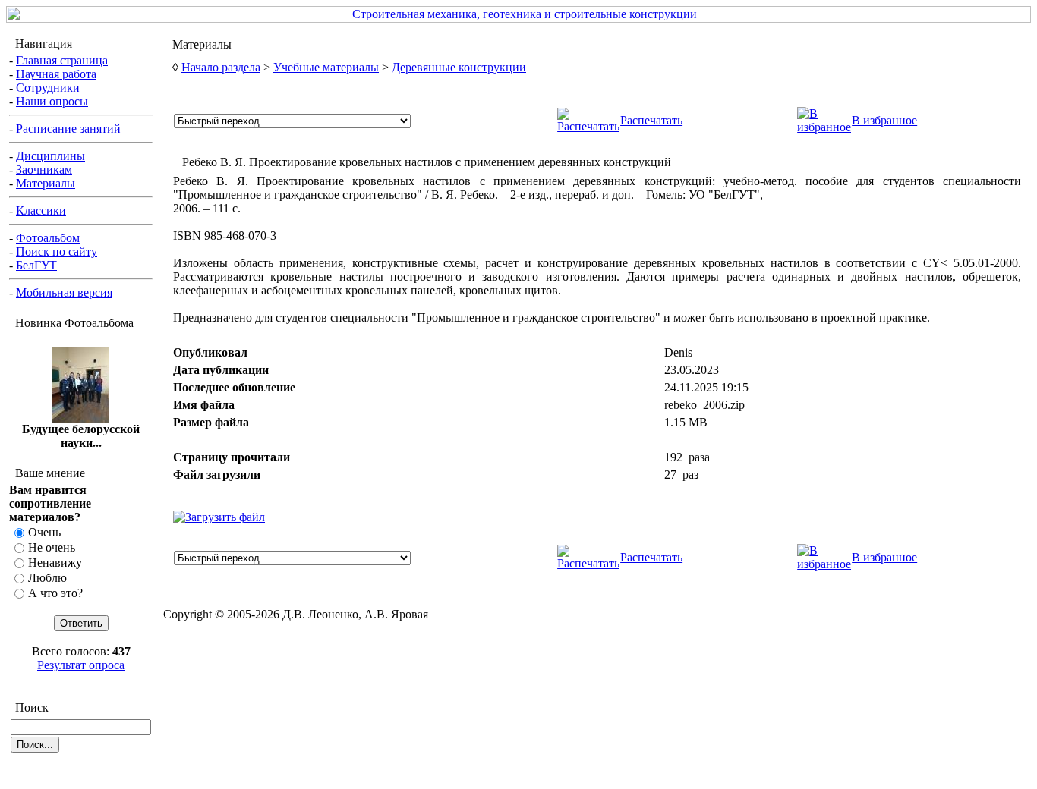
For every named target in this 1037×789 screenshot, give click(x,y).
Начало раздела (220, 67)
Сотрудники (48, 87)
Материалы (45, 183)
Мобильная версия (64, 292)
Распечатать (651, 120)
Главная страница (62, 60)
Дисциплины (50, 155)
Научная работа (56, 74)
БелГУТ (36, 265)
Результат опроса (81, 665)
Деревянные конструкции (459, 67)
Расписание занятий (68, 128)
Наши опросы (52, 101)
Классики (41, 210)
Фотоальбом (48, 237)
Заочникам (44, 169)
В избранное (884, 120)
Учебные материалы (326, 67)
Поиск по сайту (56, 251)
